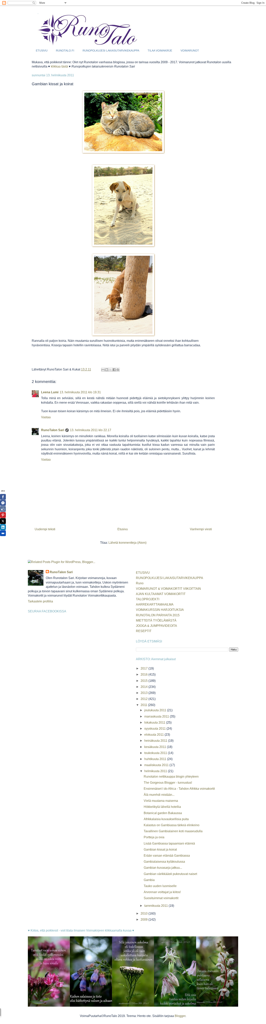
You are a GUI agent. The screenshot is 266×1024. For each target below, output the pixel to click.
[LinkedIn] (3, 527)
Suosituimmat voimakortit (161, 898)
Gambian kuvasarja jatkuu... (163, 867)
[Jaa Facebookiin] (114, 370)
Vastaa (46, 417)
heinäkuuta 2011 (156, 740)
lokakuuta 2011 (155, 722)
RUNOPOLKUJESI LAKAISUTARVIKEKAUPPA (111, 50)
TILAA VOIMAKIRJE (160, 50)
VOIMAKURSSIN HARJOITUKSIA (160, 609)
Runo (140, 583)
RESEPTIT (143, 631)
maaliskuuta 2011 (156, 765)
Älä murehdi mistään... (159, 794)
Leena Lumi (49, 392)
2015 (144, 680)
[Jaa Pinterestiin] (118, 370)
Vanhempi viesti (201, 529)
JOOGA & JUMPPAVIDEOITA (156, 625)
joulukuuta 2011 (155, 710)
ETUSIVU (42, 50)
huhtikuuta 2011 (155, 759)
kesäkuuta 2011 (155, 747)
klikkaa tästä (59, 66)
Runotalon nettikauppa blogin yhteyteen (171, 776)
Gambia (149, 880)
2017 (144, 668)
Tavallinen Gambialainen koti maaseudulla (173, 831)
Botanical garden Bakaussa (163, 813)
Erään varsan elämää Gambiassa (167, 855)
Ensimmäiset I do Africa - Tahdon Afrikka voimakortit (179, 788)
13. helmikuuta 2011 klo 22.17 (90, 430)
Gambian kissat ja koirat (160, 849)
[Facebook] (3, 497)
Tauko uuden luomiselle (160, 886)
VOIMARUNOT (190, 50)
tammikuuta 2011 (156, 905)
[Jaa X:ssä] (110, 370)
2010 (144, 913)
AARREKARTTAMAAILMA (155, 604)
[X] (3, 521)
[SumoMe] (3, 533)
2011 (144, 705)
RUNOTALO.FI (65, 50)
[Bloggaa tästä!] (107, 370)
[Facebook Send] (3, 503)
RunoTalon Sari (52, 430)
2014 (144, 686)
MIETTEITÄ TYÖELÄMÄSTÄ (156, 620)
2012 (144, 699)
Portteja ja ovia (154, 837)
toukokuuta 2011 (156, 753)
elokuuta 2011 (154, 734)
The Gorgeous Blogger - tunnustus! (168, 782)
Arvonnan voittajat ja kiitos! (162, 892)
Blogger (180, 1016)
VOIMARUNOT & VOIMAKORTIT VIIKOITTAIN (168, 588)
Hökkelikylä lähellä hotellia (162, 806)
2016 (144, 674)
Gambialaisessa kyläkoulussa (164, 861)
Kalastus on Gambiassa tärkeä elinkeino (171, 825)
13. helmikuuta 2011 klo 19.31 (80, 392)
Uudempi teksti (45, 529)
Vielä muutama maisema (161, 800)
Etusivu (122, 529)
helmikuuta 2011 (156, 771)
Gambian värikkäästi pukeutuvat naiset (170, 874)
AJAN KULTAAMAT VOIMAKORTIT (161, 594)
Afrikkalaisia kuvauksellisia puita (166, 819)
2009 (144, 919)
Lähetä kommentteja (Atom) (127, 542)
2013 (144, 693)
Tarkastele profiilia (40, 601)
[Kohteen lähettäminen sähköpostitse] (103, 370)
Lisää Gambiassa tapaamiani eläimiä (169, 843)
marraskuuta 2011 (157, 716)
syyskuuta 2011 (155, 728)
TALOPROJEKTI (147, 599)
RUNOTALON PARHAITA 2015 (158, 615)
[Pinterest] (3, 515)
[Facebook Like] (3, 509)
